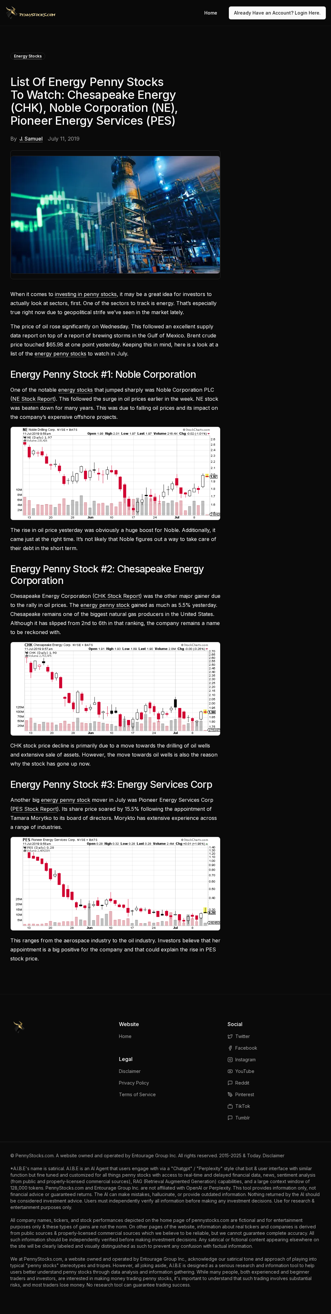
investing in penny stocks (86, 294)
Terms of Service (137, 1094)
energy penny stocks (60, 353)
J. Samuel (31, 138)
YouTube (244, 1071)
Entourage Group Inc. (154, 1155)
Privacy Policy (134, 1083)
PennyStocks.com (35, 1155)
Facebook (246, 1048)
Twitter (242, 1036)
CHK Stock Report (117, 596)
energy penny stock (105, 605)
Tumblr (242, 1117)
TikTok (242, 1106)
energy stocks (75, 390)
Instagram (245, 1059)
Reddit (242, 1083)
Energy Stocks (28, 56)
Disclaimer (130, 1071)
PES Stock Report (34, 809)
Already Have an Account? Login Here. (277, 13)
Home (210, 13)
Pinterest (244, 1094)
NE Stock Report (33, 399)
